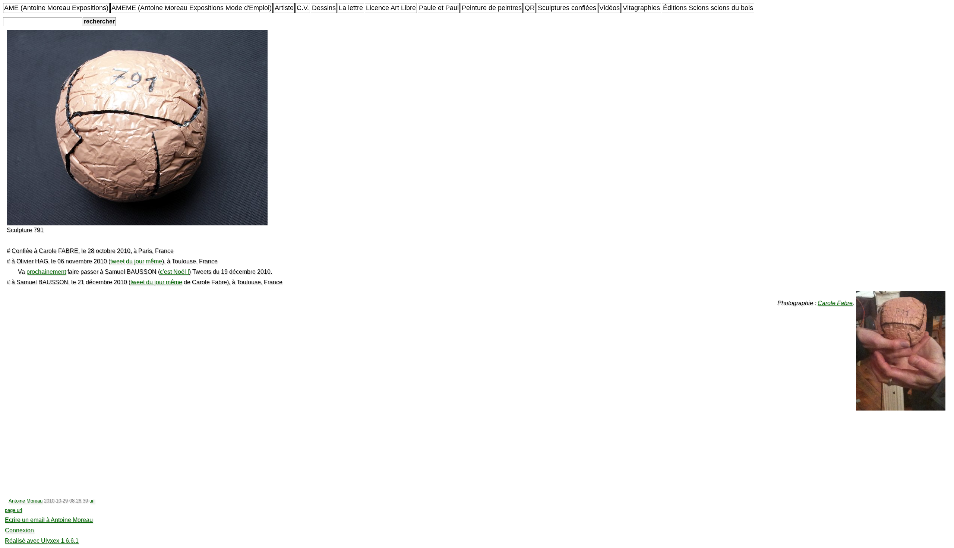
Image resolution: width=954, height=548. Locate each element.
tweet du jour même (136, 261)
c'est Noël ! (174, 272)
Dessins (324, 8)
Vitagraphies (641, 8)
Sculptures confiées (567, 8)
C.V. (303, 8)
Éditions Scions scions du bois (708, 8)
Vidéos (609, 8)
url (92, 501)
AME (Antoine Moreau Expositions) (56, 8)
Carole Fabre (835, 303)
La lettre (351, 8)
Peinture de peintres (492, 8)
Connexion (19, 530)
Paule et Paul (439, 8)
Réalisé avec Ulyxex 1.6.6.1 (42, 541)
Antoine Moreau (25, 501)
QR (530, 8)
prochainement (46, 272)
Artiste (284, 8)
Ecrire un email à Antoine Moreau (49, 520)
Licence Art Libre (391, 8)
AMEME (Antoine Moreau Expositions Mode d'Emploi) (191, 8)
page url (13, 510)
